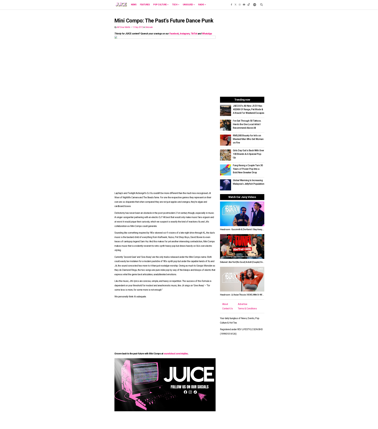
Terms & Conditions (247, 308)
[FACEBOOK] (231, 4)
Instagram (185, 33)
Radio (201, 4)
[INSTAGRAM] (240, 4)
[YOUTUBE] (244, 4)
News (133, 4)
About (225, 304)
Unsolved (188, 4)
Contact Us (227, 308)
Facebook (174, 33)
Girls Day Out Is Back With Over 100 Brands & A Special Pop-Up (248, 154)
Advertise (242, 304)
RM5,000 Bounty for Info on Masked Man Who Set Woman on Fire (248, 139)
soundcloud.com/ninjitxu (176, 353)
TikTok (194, 33)
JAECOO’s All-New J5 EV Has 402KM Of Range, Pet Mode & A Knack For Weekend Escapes (248, 109)
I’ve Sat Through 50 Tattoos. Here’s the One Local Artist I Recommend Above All (247, 124)
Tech (175, 4)
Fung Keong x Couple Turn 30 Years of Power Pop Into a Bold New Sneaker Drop (248, 169)
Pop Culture (160, 4)
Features (145, 4)
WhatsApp (207, 33)
